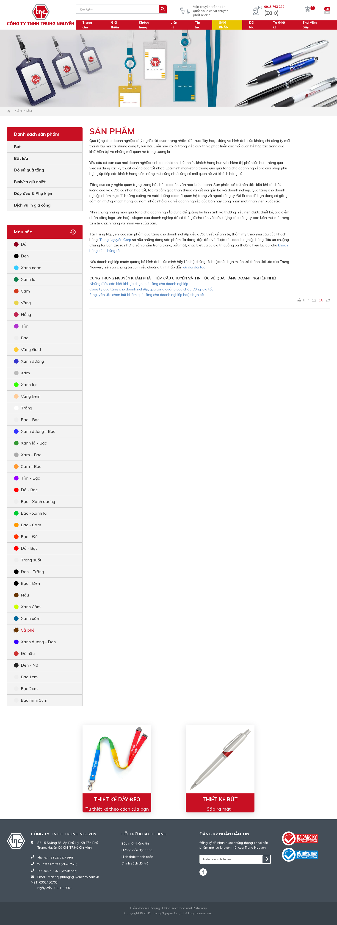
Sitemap (200, 908)
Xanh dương (32, 361)
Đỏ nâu (28, 653)
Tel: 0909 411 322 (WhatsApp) (57, 871)
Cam (25, 291)
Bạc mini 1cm (34, 700)
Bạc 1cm (29, 676)
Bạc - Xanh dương (38, 501)
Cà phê (27, 630)
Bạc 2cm (29, 688)
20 (328, 300)
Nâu (25, 595)
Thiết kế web (157, 918)
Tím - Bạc (30, 478)
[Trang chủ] (9, 111)
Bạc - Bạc (30, 419)
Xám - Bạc (31, 454)
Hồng (26, 314)
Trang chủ (87, 24)
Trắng (26, 408)
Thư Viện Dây (309, 24)
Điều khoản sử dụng (145, 908)
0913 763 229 (274, 7)
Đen (25, 256)
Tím (25, 326)
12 (314, 300)
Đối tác (251, 24)
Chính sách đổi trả (135, 863)
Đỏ (23, 244)
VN (327, 8)
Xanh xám (31, 618)
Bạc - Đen (30, 583)
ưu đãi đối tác (194, 267)
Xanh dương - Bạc (38, 431)
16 (321, 300)
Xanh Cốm (31, 606)
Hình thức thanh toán (137, 857)
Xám (25, 373)
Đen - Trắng (32, 571)
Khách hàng (144, 24)
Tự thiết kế (279, 24)
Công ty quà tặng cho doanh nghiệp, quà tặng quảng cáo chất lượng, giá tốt (151, 289)
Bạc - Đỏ (29, 536)
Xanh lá (28, 279)
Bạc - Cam (31, 524)
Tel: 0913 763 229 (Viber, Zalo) (57, 864)
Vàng (26, 302)
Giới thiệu (115, 24)
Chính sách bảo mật (177, 908)
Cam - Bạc (31, 466)
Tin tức (197, 24)
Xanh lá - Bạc (34, 443)
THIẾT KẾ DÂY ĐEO (117, 799)
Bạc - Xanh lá (34, 513)
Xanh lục (29, 384)
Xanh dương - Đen (38, 641)
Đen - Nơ (29, 665)
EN (327, 12)
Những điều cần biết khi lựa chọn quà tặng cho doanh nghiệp (138, 283)
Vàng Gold (31, 349)
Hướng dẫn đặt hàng (137, 850)
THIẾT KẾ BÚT (220, 799)
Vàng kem (31, 396)
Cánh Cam (181, 918)
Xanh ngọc (31, 267)
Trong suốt (31, 560)
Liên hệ (174, 24)
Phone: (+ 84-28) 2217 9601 (55, 857)
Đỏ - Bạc (29, 489)
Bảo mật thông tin (135, 843)
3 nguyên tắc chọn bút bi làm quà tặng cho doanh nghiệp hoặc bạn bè (146, 294)
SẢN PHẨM (224, 24)
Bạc (24, 337)
